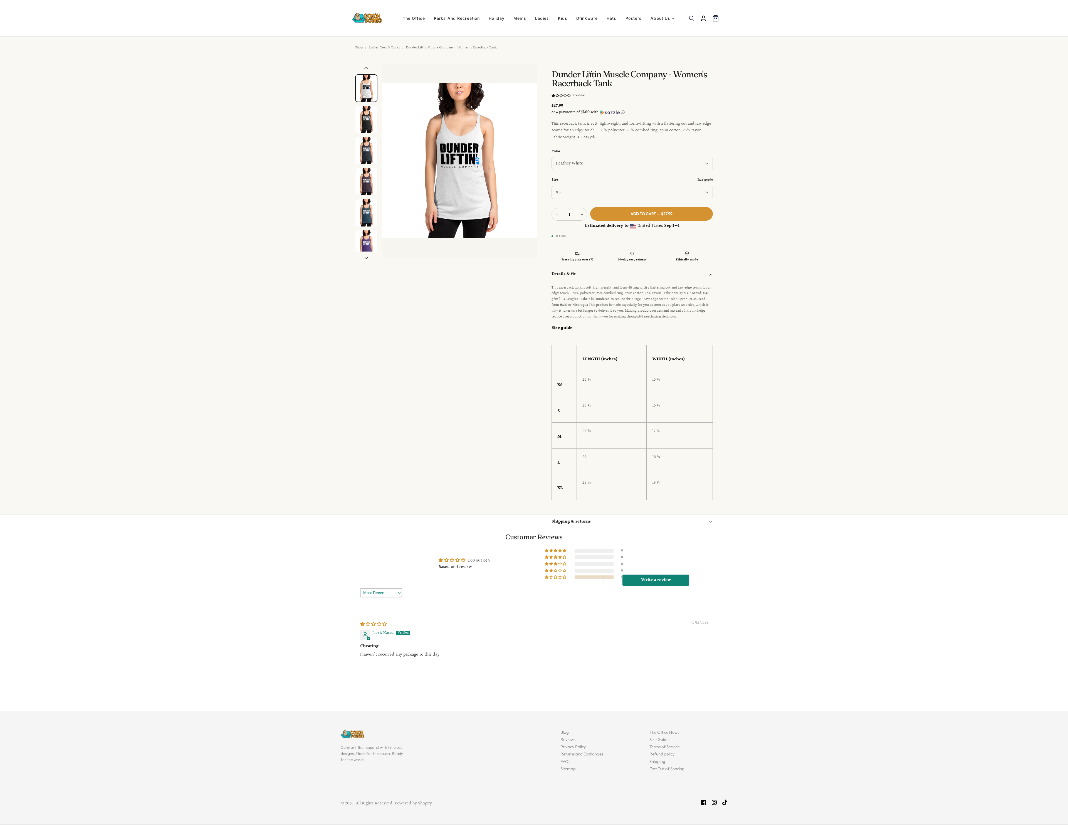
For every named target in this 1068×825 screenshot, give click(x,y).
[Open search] (691, 18)
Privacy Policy (573, 746)
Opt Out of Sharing (666, 768)
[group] (459, 161)
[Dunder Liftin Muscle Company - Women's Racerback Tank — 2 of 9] (366, 119)
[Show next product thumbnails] (366, 258)
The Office (414, 18)
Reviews (567, 739)
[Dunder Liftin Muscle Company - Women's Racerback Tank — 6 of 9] (366, 244)
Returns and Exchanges (581, 754)
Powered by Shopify (413, 803)
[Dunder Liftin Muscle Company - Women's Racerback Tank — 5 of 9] (366, 213)
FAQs (565, 761)
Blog (564, 732)
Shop (359, 47)
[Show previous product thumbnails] (366, 68)
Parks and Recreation (457, 18)
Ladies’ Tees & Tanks (384, 47)
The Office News (664, 732)
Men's (519, 18)
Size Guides (659, 739)
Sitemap (568, 768)
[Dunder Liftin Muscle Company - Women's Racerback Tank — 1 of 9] (366, 88)
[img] (373, 624)
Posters (634, 18)
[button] (561, 95)
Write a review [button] (656, 580)
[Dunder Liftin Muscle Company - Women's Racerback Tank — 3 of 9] (366, 150)
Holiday (497, 18)
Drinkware (587, 18)
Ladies (542, 18)
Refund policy (662, 754)
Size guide (705, 180)
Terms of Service (664, 746)
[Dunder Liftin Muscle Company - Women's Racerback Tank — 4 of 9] (366, 182)
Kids (562, 18)
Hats (611, 18)
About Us (660, 18)
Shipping (657, 761)
